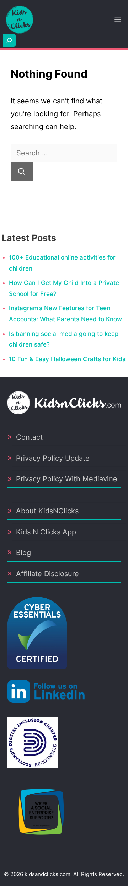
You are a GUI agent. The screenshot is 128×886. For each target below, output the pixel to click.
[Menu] (117, 19)
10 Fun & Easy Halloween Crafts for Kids (67, 359)
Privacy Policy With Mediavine (66, 479)
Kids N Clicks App (46, 532)
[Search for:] (64, 153)
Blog (23, 552)
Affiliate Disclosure (47, 573)
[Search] (22, 171)
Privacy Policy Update (53, 458)
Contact (29, 437)
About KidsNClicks (47, 511)
